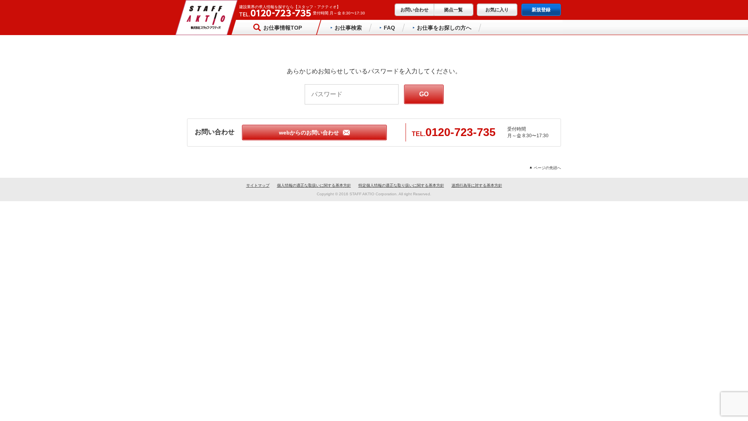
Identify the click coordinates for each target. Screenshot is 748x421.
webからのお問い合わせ (309, 132)
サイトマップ (258, 185)
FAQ (389, 28)
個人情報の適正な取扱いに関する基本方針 (314, 185)
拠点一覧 (453, 9)
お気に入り (497, 9)
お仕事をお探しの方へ (444, 28)
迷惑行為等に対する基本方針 (477, 185)
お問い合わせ (414, 9)
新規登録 (541, 9)
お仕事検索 (348, 28)
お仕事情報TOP (282, 28)
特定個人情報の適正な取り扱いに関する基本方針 (401, 185)
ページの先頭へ (547, 168)
